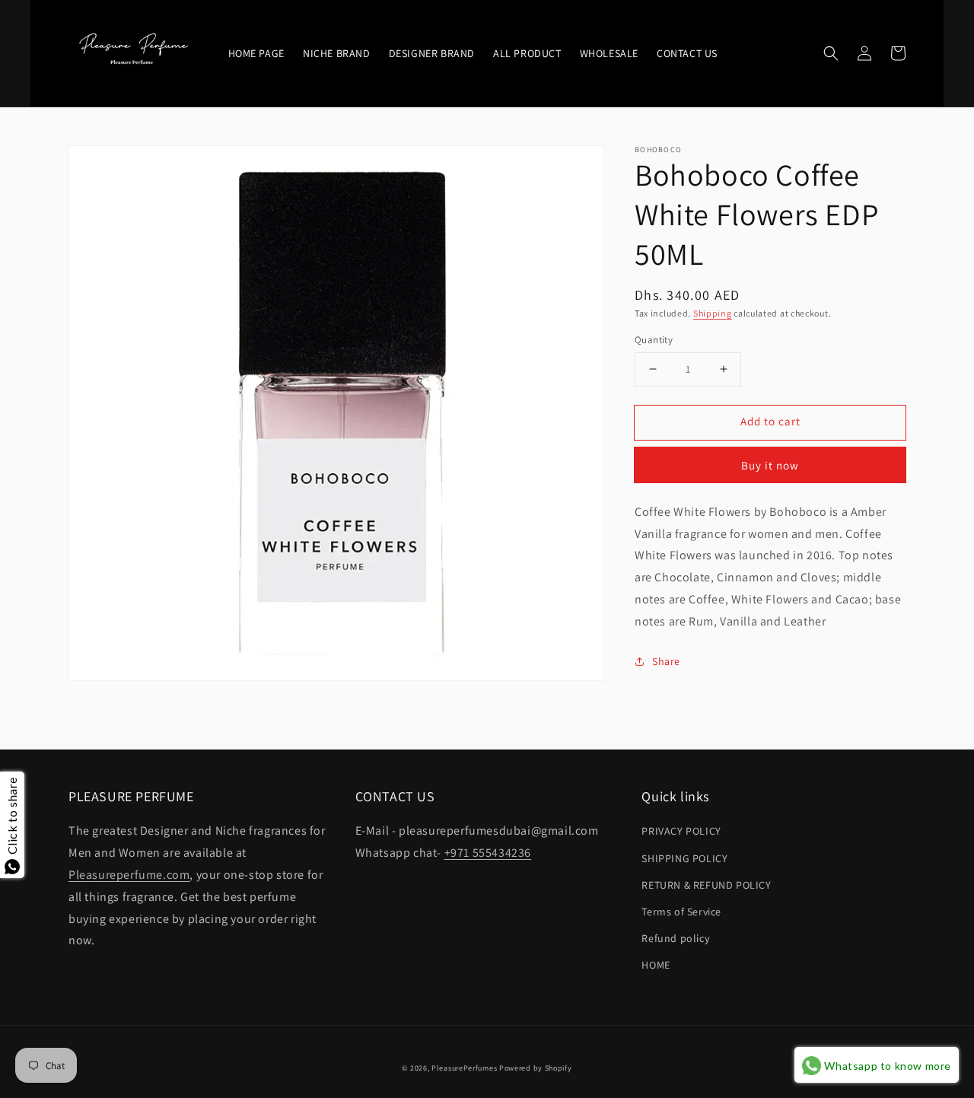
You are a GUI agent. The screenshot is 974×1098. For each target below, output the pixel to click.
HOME (655, 965)
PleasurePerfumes (464, 1068)
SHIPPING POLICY (684, 858)
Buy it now (770, 465)
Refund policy (675, 938)
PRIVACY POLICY (681, 831)
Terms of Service (681, 911)
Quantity (654, 339)
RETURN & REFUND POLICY (706, 885)
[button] (831, 53)
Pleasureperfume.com (128, 875)
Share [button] (666, 661)
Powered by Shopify (535, 1068)
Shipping (712, 313)
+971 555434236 (487, 853)
